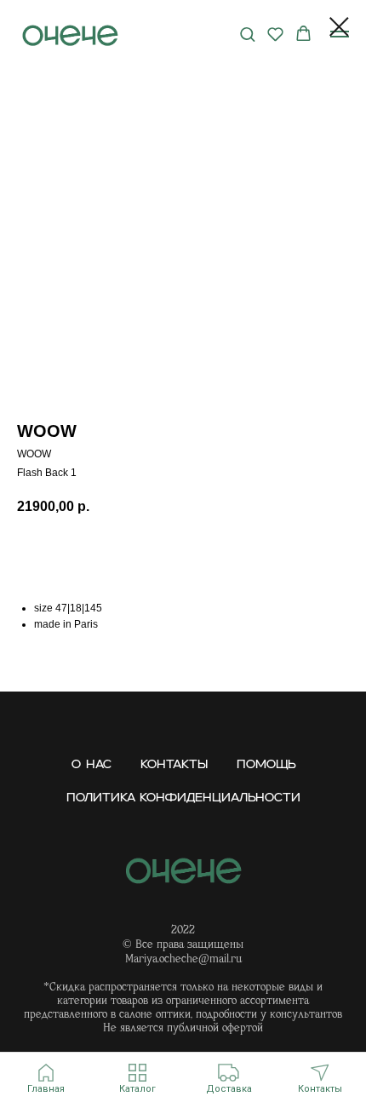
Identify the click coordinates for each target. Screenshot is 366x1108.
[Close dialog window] (339, 27)
